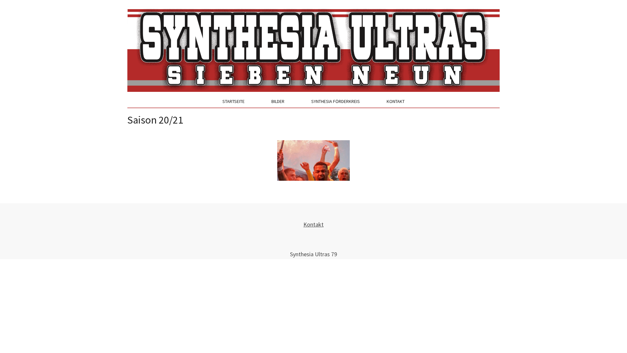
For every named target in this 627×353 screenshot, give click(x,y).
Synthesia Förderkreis (335, 101)
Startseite (233, 101)
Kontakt (396, 101)
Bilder (277, 101)
